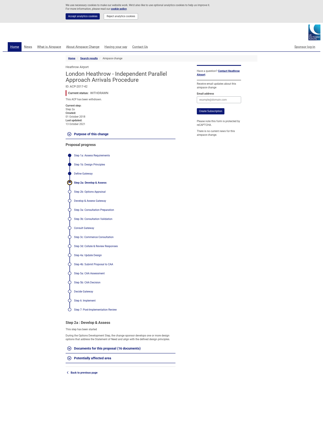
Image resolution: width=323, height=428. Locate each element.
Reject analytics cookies (121, 16)
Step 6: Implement (85, 300)
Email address (205, 93)
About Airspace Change (82, 47)
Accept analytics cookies (82, 16)
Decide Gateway (83, 291)
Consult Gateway (84, 228)
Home (14, 47)
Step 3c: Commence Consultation (94, 237)
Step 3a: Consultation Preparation (94, 209)
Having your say (115, 47)
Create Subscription (210, 111)
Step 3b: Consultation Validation (93, 219)
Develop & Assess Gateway (90, 200)
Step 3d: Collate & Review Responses (96, 246)
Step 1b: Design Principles (89, 164)
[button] (120, 134)
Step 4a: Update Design (88, 255)
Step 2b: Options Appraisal (90, 191)
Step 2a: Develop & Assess (90, 183)
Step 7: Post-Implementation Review (95, 309)
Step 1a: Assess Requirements (92, 155)
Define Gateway (83, 174)
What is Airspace (49, 47)
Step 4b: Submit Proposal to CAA (93, 264)
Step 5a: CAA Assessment (89, 273)
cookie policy (119, 8)
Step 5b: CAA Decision (87, 282)
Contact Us (140, 47)
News (28, 47)
